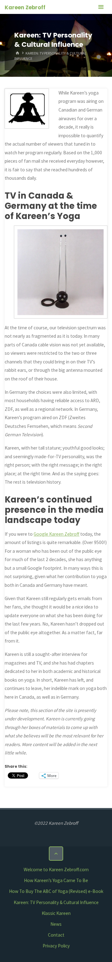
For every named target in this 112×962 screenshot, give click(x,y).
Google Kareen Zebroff (56, 534)
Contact (56, 935)
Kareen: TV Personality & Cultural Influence (56, 902)
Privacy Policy (56, 946)
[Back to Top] (56, 853)
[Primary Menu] (101, 7)
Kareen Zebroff (25, 7)
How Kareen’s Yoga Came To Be (56, 880)
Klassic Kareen (56, 913)
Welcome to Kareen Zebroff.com (56, 869)
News (56, 924)
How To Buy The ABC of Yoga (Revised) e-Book (56, 891)
